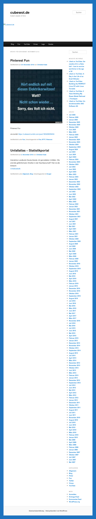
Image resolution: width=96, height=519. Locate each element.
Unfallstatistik (15, 168)
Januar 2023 (73, 179)
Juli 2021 (72, 221)
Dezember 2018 (74, 288)
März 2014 (72, 360)
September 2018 (75, 296)
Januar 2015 (73, 340)
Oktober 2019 (73, 266)
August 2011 (73, 410)
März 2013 (72, 373)
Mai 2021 (72, 226)
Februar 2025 (73, 134)
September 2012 (75, 383)
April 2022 (72, 199)
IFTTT (44, 139)
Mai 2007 (72, 462)
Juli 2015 (72, 328)
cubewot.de (20, 12)
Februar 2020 (73, 259)
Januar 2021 (73, 236)
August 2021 (73, 219)
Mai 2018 (72, 306)
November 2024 (74, 142)
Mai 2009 (72, 440)
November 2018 (74, 291)
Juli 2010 (72, 422)
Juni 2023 (72, 169)
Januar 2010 (73, 437)
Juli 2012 (72, 385)
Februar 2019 (73, 283)
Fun (19, 44)
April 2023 (72, 172)
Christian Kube (42, 65)
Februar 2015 (73, 338)
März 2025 (72, 132)
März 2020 (72, 256)
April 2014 (72, 358)
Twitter (71, 481)
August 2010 (73, 420)
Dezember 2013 (74, 363)
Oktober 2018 (73, 293)
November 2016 (74, 321)
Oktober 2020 (73, 239)
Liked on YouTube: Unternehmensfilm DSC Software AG (77, 103)
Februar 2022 (73, 204)
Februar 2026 (73, 117)
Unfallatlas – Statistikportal (29, 150)
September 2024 (75, 147)
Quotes (50, 44)
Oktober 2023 (73, 164)
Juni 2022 (72, 194)
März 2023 (72, 174)
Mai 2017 (72, 313)
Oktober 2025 (73, 127)
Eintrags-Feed (74, 497)
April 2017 (72, 316)
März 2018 (72, 308)
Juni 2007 (72, 460)
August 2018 (73, 298)
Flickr (71, 476)
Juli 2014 (72, 355)
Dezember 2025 (74, 122)
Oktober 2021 (73, 214)
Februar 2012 (73, 397)
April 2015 (72, 335)
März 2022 (72, 201)
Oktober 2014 (73, 348)
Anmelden (72, 494)
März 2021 (72, 231)
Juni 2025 (72, 129)
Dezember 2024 (74, 139)
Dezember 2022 (74, 182)
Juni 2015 (72, 330)
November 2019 (74, 263)
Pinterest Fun (20, 60)
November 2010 (74, 417)
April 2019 (72, 278)
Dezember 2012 (74, 380)
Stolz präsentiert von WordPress (56, 511)
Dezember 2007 (74, 452)
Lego (43, 44)
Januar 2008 (73, 450)
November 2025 (74, 124)
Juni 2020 (72, 249)
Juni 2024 (72, 154)
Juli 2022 (72, 191)
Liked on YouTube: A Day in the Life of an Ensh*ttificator (76, 76)
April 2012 (72, 393)
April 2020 (72, 254)
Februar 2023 (73, 177)
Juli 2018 (72, 301)
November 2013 (74, 365)
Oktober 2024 (73, 144)
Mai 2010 (72, 427)
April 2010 (72, 430)
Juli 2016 (72, 323)
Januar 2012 (73, 400)
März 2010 (72, 432)
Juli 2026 (72, 115)
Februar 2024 (73, 159)
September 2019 (75, 268)
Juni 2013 (72, 370)
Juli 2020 (72, 246)
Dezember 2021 (74, 209)
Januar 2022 (73, 206)
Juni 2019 (72, 273)
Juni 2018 (72, 303)
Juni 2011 (72, 415)
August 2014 (73, 353)
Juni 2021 (72, 224)
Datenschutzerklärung (36, 511)
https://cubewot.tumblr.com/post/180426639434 (36, 134)
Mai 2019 (72, 276)
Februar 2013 (73, 375)
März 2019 (72, 281)
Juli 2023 (72, 167)
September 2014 (75, 350)
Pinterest (49, 139)
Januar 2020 (73, 261)
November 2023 (74, 162)
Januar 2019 (73, 286)
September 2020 (75, 241)
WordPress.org (74, 502)
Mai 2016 (72, 325)
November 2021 (74, 211)
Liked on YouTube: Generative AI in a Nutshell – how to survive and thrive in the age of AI (77, 66)
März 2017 (72, 318)
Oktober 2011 (73, 405)
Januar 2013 (73, 378)
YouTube (27, 44)
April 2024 (72, 157)
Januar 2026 (73, 120)
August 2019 (73, 271)
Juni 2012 (72, 387)
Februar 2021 (73, 234)
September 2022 (75, 189)
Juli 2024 (72, 152)
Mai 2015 (72, 333)
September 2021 (75, 216)
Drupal (49, 174)
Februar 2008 (73, 447)
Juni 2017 (72, 311)
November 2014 (74, 345)
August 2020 (73, 244)
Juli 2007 (72, 457)
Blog (12, 44)
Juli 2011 (72, 412)
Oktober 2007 (73, 455)
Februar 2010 (73, 435)
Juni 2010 (72, 425)
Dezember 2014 (74, 343)
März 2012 (72, 395)
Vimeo (35, 44)
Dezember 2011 (74, 402)
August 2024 (73, 149)
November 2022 (74, 184)
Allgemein (25, 174)
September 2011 (75, 407)
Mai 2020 (72, 251)
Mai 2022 (72, 196)
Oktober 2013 (73, 368)
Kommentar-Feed (75, 499)
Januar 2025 (73, 137)
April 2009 (72, 442)
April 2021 (72, 229)
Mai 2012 (72, 390)
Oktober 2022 (73, 186)
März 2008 (72, 445)
